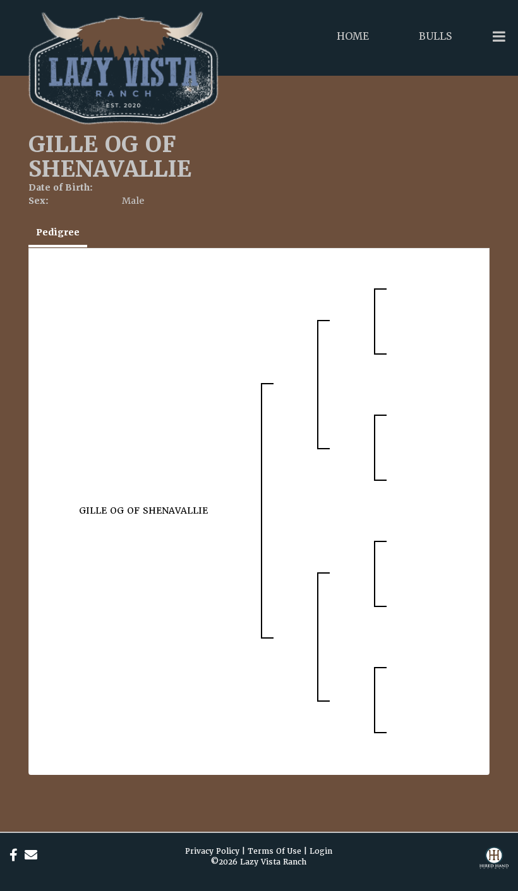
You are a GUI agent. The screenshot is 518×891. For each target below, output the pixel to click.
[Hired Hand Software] (494, 866)
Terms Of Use (274, 851)
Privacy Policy (212, 851)
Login (321, 851)
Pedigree (58, 232)
